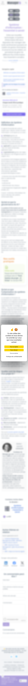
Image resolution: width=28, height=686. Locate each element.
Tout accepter (14, 347)
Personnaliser (14, 353)
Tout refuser (14, 350)
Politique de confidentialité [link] (14, 356)
